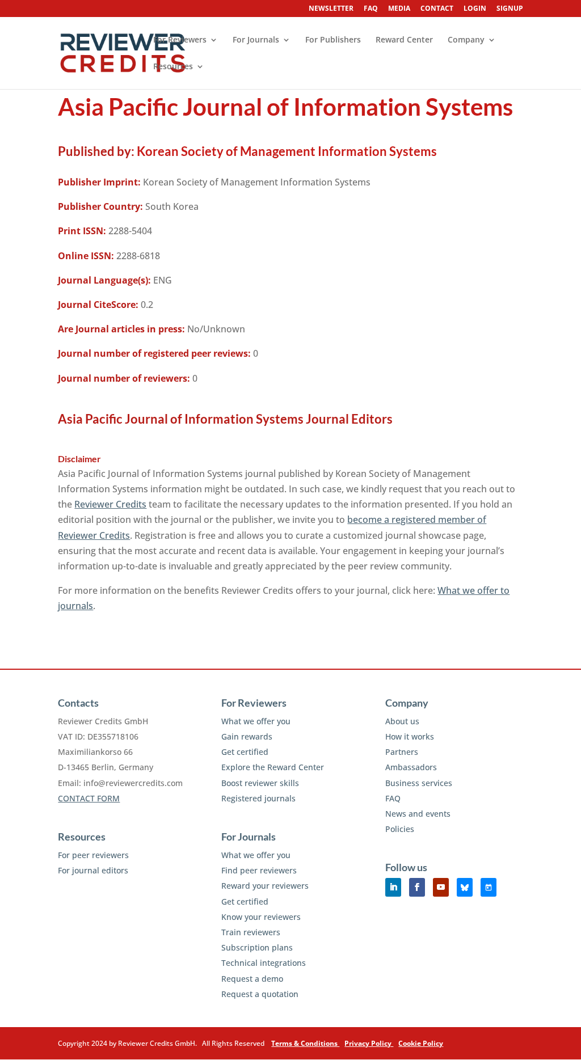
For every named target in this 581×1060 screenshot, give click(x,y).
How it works (409, 736)
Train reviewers (250, 932)
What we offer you (255, 721)
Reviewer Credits (110, 504)
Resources (173, 66)
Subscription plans (257, 947)
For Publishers (333, 40)
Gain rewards (246, 736)
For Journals (256, 40)
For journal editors (93, 870)
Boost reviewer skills (260, 783)
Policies (399, 828)
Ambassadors (411, 767)
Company (466, 40)
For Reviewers (180, 40)
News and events (418, 813)
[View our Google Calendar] (488, 887)
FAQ (371, 9)
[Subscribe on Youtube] (441, 887)
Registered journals (258, 798)
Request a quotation (259, 994)
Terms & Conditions (305, 1043)
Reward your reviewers (265, 885)
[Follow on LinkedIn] (393, 887)
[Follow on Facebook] (417, 887)
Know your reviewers (261, 916)
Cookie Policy (420, 1043)
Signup (509, 9)
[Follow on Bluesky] (465, 887)
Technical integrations (263, 962)
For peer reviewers (93, 855)
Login (475, 9)
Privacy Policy (368, 1043)
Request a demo (252, 978)
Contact (436, 9)
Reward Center (404, 40)
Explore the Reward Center (272, 767)
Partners (401, 751)
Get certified (244, 751)
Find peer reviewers (259, 870)
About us (402, 721)
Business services (418, 783)
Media (399, 9)
